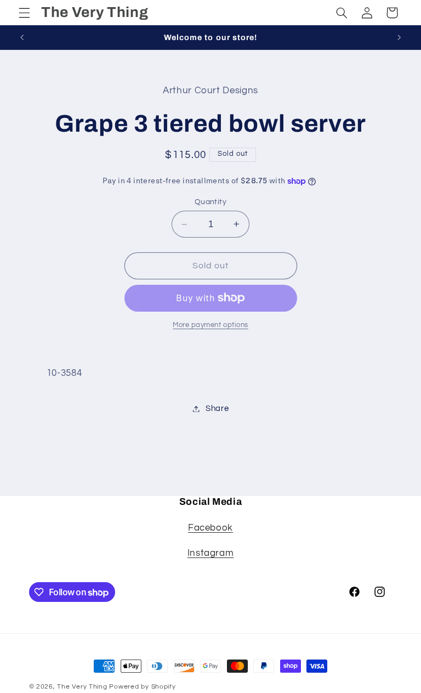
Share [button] (217, 408)
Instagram (210, 553)
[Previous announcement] (22, 37)
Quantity (210, 202)
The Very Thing (83, 687)
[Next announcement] (399, 37)
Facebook (210, 528)
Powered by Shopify (142, 687)
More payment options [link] (210, 325)
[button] (24, 12)
